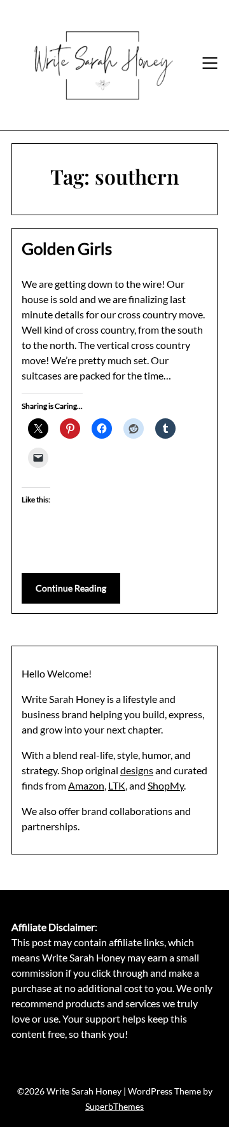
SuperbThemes (114, 1106)
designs (136, 770)
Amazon (86, 785)
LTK (116, 785)
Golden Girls (67, 248)
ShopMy (166, 785)
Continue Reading (71, 588)
